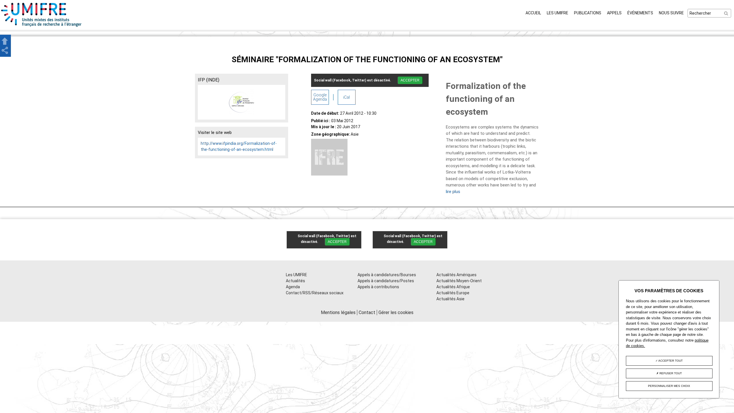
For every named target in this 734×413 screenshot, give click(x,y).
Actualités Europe (452, 293)
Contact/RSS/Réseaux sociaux (314, 293)
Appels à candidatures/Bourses (387, 274)
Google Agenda (320, 97)
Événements (640, 13)
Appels (614, 13)
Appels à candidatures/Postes (386, 280)
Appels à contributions (378, 287)
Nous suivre (671, 13)
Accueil (533, 13)
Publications (587, 13)
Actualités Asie (450, 299)
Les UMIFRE (557, 13)
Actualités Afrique (453, 287)
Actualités (295, 280)
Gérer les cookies (395, 312)
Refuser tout (670, 373)
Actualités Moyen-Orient (459, 280)
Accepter (410, 80)
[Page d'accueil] (41, 26)
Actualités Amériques (456, 274)
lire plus (453, 191)
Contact (367, 312)
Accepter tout (670, 360)
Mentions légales (338, 312)
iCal (346, 97)
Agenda (293, 287)
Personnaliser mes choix (669, 385)
